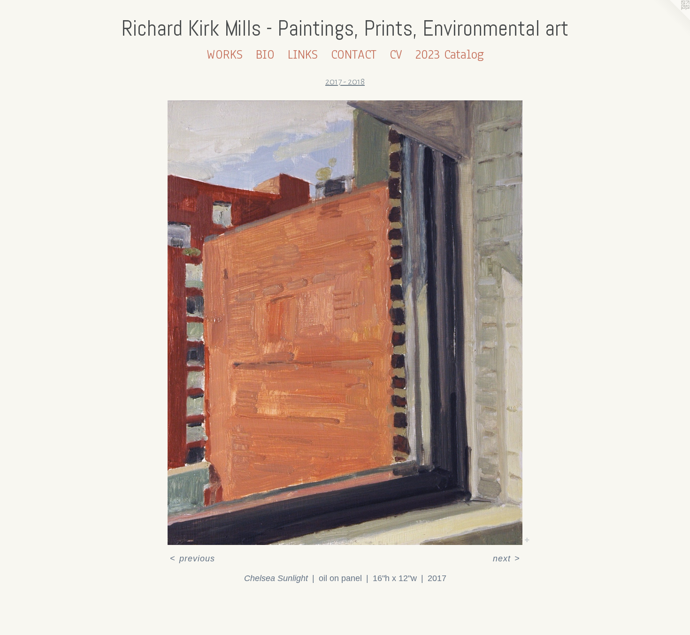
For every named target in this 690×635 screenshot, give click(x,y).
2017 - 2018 (345, 81)
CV (396, 54)
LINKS (303, 54)
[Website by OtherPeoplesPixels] (671, 19)
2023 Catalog (449, 54)
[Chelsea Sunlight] (345, 322)
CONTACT (353, 54)
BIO (265, 54)
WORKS (225, 54)
